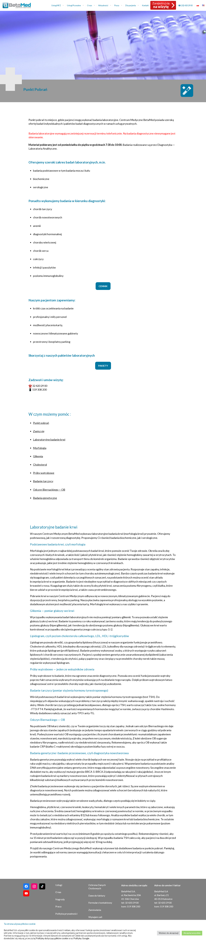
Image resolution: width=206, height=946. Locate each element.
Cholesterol (40, 464)
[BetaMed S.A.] (18, 5)
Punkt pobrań (41, 423)
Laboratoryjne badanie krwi (49, 439)
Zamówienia (94, 909)
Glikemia (38, 456)
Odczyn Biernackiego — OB (49, 489)
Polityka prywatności (66, 913)
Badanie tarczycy (43, 481)
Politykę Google (81, 938)
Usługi (58, 885)
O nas (58, 892)
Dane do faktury (96, 895)
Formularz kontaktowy (100, 902)
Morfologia (39, 448)
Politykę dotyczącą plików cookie (52, 938)
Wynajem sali (95, 917)
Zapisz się (38, 431)
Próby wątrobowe (43, 473)
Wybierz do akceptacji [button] (168, 933)
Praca (58, 906)
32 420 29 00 (39, 385)
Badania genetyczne (45, 498)
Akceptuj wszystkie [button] (192, 933)
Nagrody (60, 899)
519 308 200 (39, 389)
